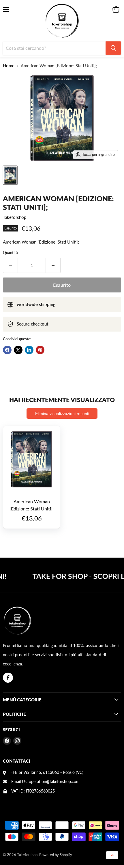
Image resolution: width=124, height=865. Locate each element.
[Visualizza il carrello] (116, 9)
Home (8, 65)
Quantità (10, 252)
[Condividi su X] (18, 350)
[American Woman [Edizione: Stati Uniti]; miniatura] (10, 175)
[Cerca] (113, 48)
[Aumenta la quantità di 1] (53, 265)
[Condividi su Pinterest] (40, 350)
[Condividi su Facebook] (7, 350)
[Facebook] (8, 678)
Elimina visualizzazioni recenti (62, 413)
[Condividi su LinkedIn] (29, 350)
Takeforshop (14, 217)
